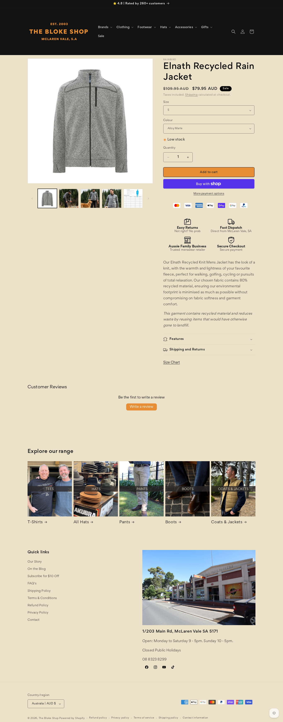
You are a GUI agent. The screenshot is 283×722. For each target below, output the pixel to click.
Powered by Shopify (72, 718)
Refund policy (98, 718)
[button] (105, 27)
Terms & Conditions (42, 598)
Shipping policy (169, 718)
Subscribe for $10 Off (43, 576)
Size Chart (171, 362)
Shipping (191, 95)
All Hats (81, 522)
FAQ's (32, 583)
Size (166, 102)
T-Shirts (35, 522)
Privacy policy (120, 718)
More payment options (209, 194)
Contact (33, 620)
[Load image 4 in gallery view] (111, 198)
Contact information (195, 718)
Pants (124, 522)
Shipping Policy (39, 591)
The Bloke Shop (49, 718)
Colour (168, 120)
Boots (171, 522)
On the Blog (37, 569)
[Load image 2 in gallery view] (68, 198)
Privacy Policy (38, 612)
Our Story (35, 561)
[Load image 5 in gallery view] (133, 198)
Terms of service (144, 718)
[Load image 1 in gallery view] (47, 198)
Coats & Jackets (226, 522)
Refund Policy (38, 605)
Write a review (141, 407)
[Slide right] (148, 198)
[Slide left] (32, 198)
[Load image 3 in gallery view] (90, 198)
